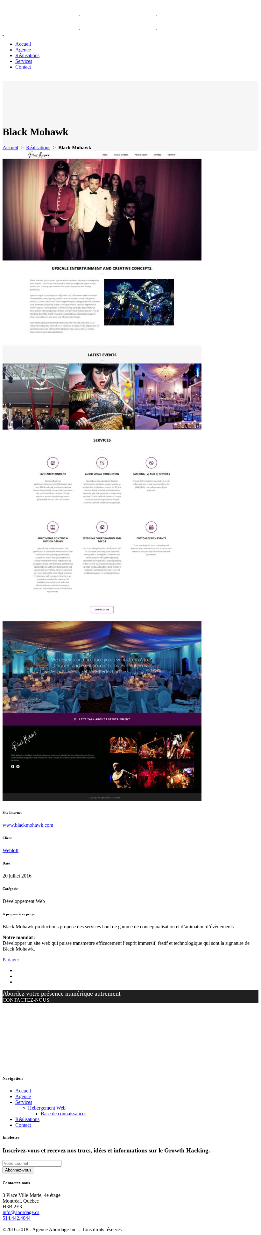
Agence (23, 1096)
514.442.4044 (17, 1218)
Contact (23, 1125)
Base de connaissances (63, 1113)
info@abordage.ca (21, 1212)
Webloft (10, 850)
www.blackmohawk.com (28, 825)
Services (23, 1102)
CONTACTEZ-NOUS (26, 1000)
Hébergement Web (47, 1108)
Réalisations (38, 147)
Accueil (10, 147)
